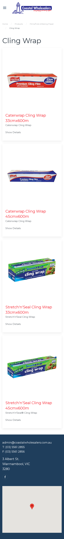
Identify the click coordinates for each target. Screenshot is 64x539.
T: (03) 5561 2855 (13, 447)
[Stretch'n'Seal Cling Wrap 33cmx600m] (32, 271)
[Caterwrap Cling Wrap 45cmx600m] (32, 175)
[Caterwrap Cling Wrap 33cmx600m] (32, 80)
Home (5, 24)
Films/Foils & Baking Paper (42, 24)
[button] (32, 506)
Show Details (13, 132)
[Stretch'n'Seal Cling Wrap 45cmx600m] (32, 367)
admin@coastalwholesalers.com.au (27, 442)
